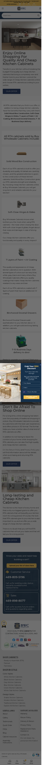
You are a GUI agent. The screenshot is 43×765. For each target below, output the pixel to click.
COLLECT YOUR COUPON (31, 397)
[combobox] (25, 391)
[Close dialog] (40, 365)
